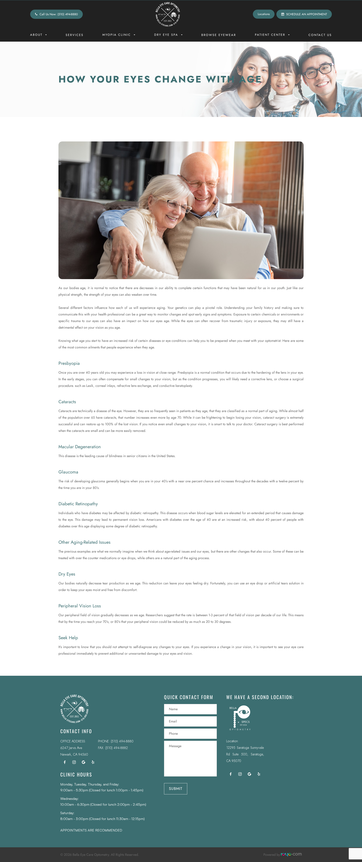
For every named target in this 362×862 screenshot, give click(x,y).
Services (75, 35)
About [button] (36, 35)
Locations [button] (264, 14)
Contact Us (320, 35)
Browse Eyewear (218, 35)
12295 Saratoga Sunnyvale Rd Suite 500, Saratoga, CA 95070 (245, 754)
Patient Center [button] (270, 35)
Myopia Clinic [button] (116, 35)
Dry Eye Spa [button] (166, 35)
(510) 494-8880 (122, 741)
